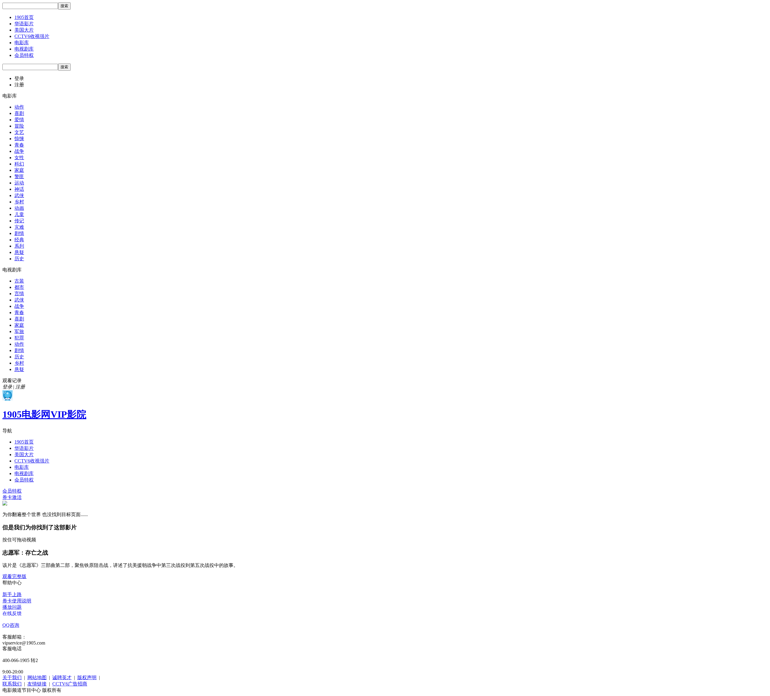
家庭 (19, 170)
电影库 (21, 42)
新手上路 (12, 594)
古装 (19, 280)
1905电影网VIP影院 (44, 414)
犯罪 (19, 337)
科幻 (19, 163)
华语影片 (24, 23)
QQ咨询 (10, 625)
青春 (19, 144)
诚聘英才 (62, 677)
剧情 (19, 233)
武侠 (19, 195)
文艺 (19, 132)
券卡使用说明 (16, 600)
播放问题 (12, 607)
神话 (19, 189)
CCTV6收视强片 (31, 36)
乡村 (19, 201)
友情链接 (37, 683)
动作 (19, 107)
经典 (19, 239)
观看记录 (12, 380)
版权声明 (87, 677)
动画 (19, 208)
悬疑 (19, 252)
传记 (19, 220)
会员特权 (24, 55)
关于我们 (12, 677)
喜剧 (19, 113)
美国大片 (24, 29)
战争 (19, 151)
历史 (19, 258)
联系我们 (12, 683)
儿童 (19, 214)
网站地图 (37, 677)
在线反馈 (12, 613)
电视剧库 (24, 48)
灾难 (19, 227)
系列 (19, 246)
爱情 (19, 119)
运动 (19, 182)
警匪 (19, 176)
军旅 (19, 331)
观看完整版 (14, 576)
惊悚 (19, 138)
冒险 (19, 125)
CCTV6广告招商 (69, 683)
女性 (19, 157)
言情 (19, 293)
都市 (19, 287)
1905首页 (24, 17)
